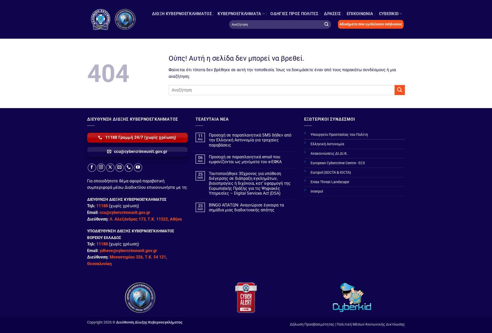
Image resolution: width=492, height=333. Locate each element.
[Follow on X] (110, 167)
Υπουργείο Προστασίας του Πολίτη (339, 134)
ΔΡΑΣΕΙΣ (332, 13)
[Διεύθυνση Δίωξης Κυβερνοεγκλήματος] (113, 19)
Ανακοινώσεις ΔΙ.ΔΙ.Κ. (329, 153)
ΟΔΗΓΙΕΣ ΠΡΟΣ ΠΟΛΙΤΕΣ (294, 13)
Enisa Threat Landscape (330, 182)
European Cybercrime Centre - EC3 (338, 163)
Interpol (317, 191)
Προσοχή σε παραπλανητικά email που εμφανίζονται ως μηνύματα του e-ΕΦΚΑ (245, 159)
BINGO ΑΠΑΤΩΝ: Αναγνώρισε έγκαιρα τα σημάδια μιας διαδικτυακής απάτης (246, 207)
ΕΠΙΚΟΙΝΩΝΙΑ (360, 13)
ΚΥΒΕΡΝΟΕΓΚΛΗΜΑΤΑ (239, 13)
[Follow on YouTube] (138, 167)
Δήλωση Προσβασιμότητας (312, 324)
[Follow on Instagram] (101, 167)
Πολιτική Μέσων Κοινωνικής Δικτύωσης (371, 324)
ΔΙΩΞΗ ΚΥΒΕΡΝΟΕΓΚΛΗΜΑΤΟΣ (182, 13)
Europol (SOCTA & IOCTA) (331, 172)
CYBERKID (389, 13)
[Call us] (129, 167)
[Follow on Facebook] (92, 167)
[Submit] (326, 24)
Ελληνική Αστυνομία (327, 144)
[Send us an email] (119, 167)
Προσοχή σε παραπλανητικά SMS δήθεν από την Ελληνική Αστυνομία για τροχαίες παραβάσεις (250, 140)
